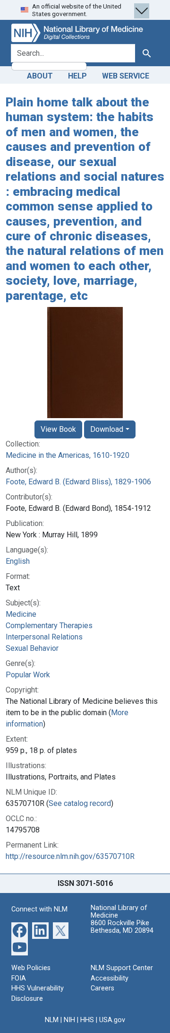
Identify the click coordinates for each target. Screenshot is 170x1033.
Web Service (125, 75)
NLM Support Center (122, 968)
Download (106, 429)
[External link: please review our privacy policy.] (19, 930)
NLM (52, 1020)
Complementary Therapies (49, 625)
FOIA (18, 978)
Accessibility (109, 978)
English (18, 561)
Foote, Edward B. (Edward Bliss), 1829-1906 (78, 481)
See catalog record (80, 803)
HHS (87, 1020)
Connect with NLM (39, 909)
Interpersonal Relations (44, 636)
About (40, 75)
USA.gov (112, 1020)
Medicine (21, 614)
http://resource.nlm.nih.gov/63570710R (70, 856)
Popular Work (28, 674)
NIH (69, 1020)
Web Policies (31, 968)
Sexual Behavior (32, 648)
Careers (102, 988)
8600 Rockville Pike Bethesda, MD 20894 (122, 927)
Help (77, 75)
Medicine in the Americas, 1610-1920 (67, 455)
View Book (58, 429)
